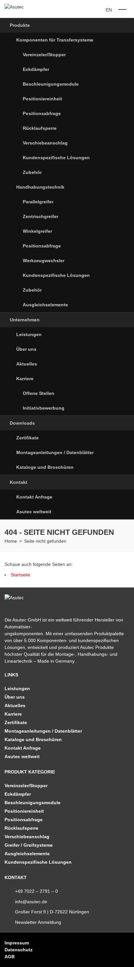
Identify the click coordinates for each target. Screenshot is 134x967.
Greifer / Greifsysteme (29, 845)
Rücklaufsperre (40, 128)
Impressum (17, 942)
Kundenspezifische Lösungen (56, 157)
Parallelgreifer (38, 201)
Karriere (25, 378)
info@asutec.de (31, 901)
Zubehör (32, 172)
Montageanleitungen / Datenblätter (55, 452)
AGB (10, 956)
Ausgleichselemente (45, 304)
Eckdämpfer (36, 69)
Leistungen (29, 334)
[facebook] (127, 950)
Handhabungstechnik (40, 187)
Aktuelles (26, 363)
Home (11, 541)
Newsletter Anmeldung (38, 922)
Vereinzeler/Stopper (44, 54)
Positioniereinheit (42, 98)
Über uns (26, 349)
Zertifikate (27, 437)
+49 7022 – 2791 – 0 (36, 891)
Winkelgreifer (37, 231)
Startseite (20, 574)
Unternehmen (25, 319)
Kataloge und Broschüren (45, 467)
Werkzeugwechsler (43, 260)
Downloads (22, 423)
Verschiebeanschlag (45, 142)
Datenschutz (19, 949)
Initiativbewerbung (43, 408)
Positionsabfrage (42, 113)
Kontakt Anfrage (34, 497)
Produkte (20, 25)
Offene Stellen (38, 393)
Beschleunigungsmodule (51, 84)
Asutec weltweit (33, 511)
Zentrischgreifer (40, 216)
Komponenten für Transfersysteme (54, 39)
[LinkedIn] (117, 950)
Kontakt (18, 482)
